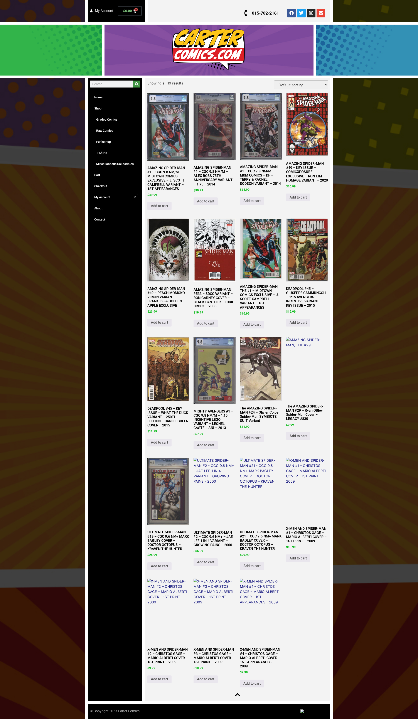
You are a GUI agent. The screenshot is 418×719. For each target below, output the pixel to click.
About (98, 208)
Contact (99, 219)
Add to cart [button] (159, 206)
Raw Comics (103, 130)
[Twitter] (301, 13)
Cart (97, 175)
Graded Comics (105, 119)
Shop (97, 108)
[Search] (136, 84)
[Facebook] (291, 13)
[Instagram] (311, 13)
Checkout (100, 186)
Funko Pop (102, 141)
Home (98, 97)
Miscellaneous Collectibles (114, 164)
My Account (102, 197)
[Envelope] (321, 13)
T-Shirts (100, 153)
